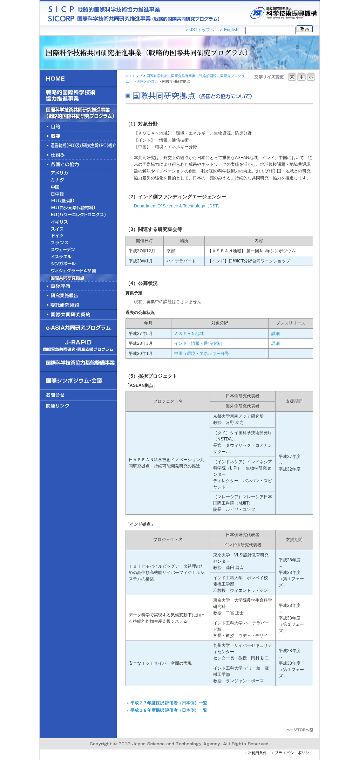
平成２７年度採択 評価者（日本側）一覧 (168, 702)
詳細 (275, 333)
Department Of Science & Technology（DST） (178, 206)
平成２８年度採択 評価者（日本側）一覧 (168, 710)
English (231, 29)
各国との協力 (147, 81)
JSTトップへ (202, 29)
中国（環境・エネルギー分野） (203, 353)
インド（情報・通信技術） (199, 343)
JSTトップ (134, 76)
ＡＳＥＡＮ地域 (189, 333)
